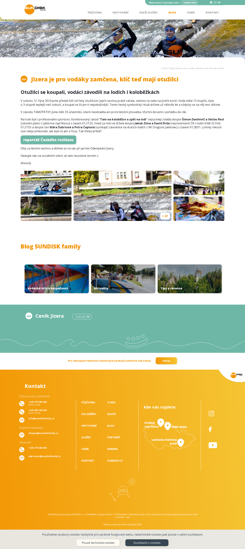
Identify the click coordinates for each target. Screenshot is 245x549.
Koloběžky (88, 414)
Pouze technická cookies (98, 543)
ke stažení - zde (122, 517)
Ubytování (120, 12)
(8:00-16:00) (38, 403)
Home (165, 68)
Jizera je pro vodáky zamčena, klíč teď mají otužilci (200, 68)
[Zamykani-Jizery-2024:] (46, 183)
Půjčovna (95, 12)
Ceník (191, 12)
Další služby (148, 12)
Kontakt (212, 12)
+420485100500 (189, 2)
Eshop (111, 414)
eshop (166, 360)
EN (219, 2)
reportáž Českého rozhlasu (48, 139)
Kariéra (112, 449)
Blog (172, 12)
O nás (111, 402)
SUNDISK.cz (114, 460)
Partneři (113, 437)
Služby (86, 437)
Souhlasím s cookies (147, 543)
